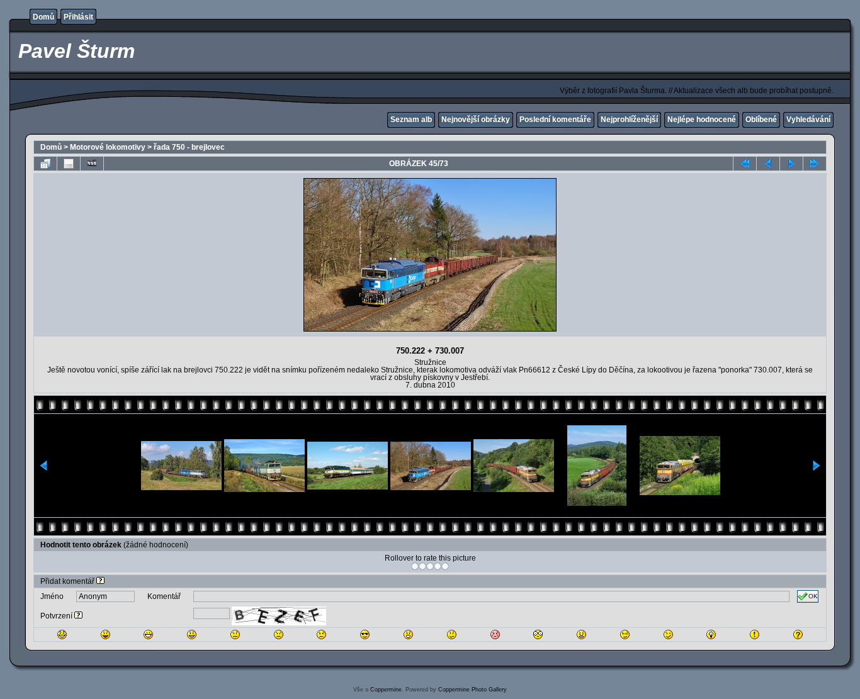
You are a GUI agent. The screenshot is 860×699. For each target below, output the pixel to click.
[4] (437, 566)
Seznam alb (411, 119)
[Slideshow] (92, 164)
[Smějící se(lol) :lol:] (62, 634)
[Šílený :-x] (581, 634)
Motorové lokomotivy (107, 147)
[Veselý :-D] (148, 634)
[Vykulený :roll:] (625, 634)
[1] (415, 566)
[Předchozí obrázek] (768, 164)
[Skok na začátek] (744, 164)
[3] (430, 566)
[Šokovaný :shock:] (538, 634)
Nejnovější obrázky (475, 119)
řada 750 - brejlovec (189, 147)
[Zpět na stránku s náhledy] (45, 164)
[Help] (100, 581)
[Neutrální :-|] (235, 634)
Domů (43, 17)
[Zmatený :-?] (451, 634)
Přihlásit (78, 17)
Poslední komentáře (555, 119)
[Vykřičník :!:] (754, 634)
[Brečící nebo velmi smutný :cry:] (321, 634)
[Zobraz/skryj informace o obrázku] (68, 164)
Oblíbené (761, 119)
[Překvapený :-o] (408, 634)
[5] (445, 566)
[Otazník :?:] (798, 634)
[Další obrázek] (791, 164)
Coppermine (386, 689)
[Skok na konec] (814, 164)
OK (813, 596)
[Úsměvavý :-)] (191, 634)
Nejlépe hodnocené (701, 119)
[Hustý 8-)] (365, 634)
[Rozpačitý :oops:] (495, 634)
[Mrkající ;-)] (668, 634)
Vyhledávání (808, 119)
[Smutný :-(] (278, 634)
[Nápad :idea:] (711, 634)
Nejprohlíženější (629, 119)
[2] (422, 566)
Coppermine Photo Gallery (472, 689)
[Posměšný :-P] (105, 634)
